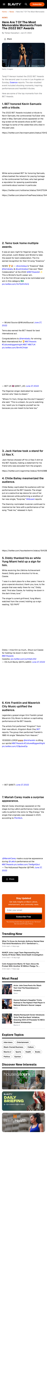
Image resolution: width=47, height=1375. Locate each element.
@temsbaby (7, 269)
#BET (25, 344)
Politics (7, 1056)
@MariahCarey (9, 858)
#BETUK (31, 344)
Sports (18, 1052)
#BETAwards (30, 341)
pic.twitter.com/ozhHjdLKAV (23, 659)
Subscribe (37, 4)
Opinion (17, 1056)
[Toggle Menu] (4, 4)
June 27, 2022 (32, 386)
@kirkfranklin (29, 740)
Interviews (8, 1042)
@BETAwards (33, 272)
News (11, 12)
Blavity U (7, 1052)
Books (37, 1052)
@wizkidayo (22, 266)
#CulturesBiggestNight (34, 743)
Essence (14, 82)
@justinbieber (22, 269)
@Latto (12, 861)
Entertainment (23, 1042)
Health (28, 1052)
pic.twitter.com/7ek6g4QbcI (27, 864)
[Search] (26, 4)
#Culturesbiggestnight (12, 344)
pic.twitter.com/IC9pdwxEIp (15, 746)
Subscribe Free (23, 916)
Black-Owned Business (13, 1047)
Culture (31, 1047)
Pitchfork (18, 818)
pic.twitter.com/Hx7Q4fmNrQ (15, 284)
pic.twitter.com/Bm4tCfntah (15, 347)
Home (4, 12)
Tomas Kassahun (12, 33)
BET (38, 729)
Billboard (30, 499)
